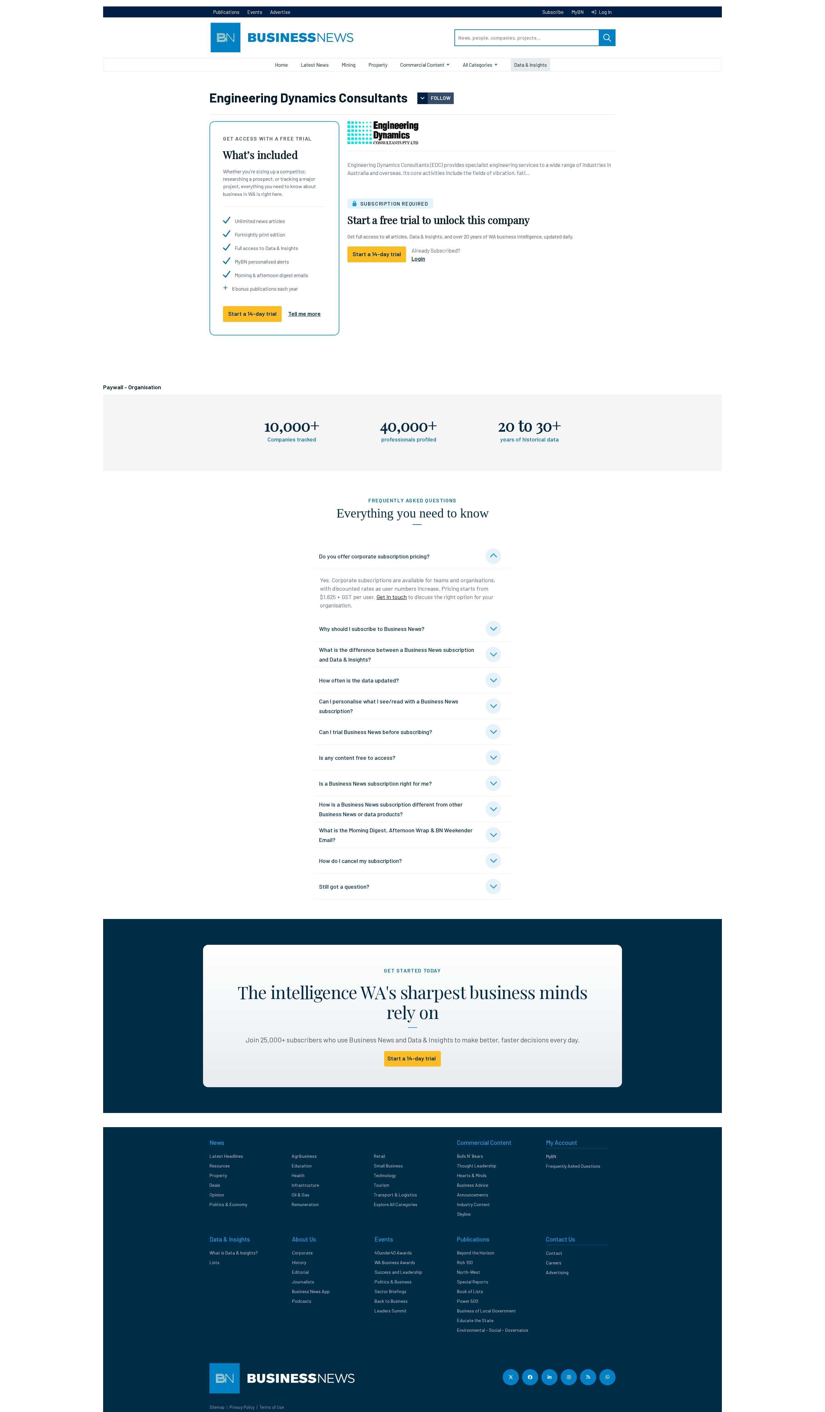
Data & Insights (530, 65)
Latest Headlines (226, 1156)
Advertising (557, 1272)
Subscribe (553, 12)
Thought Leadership (476, 1165)
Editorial (300, 1272)
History (299, 1262)
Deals (214, 1185)
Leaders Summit (390, 1310)
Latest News (315, 65)
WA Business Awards (394, 1262)
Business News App (311, 1291)
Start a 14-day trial (252, 313)
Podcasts (301, 1301)
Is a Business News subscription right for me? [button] (375, 783)
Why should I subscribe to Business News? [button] (371, 628)
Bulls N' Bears (470, 1156)
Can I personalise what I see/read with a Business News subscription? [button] (388, 706)
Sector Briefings (390, 1291)
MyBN (577, 12)
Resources (219, 1165)
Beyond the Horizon (475, 1252)
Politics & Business (393, 1281)
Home (281, 65)
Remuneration (305, 1204)
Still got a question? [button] (344, 886)
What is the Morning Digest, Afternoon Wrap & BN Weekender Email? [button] (395, 835)
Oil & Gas (300, 1194)
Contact (554, 1253)
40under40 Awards (393, 1252)
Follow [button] (441, 98)
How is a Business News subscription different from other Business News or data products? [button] (390, 809)
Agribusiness (304, 1156)
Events (254, 12)
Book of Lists (470, 1291)
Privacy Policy (242, 1407)
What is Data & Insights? (233, 1252)
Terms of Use (271, 1407)
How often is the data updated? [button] (359, 680)
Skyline (464, 1214)
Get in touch (391, 596)
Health (298, 1175)
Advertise (280, 12)
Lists (214, 1262)
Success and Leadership (398, 1272)
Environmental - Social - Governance (492, 1330)
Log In (605, 12)
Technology (385, 1175)
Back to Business (391, 1301)
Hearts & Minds (472, 1175)
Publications (226, 12)
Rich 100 (465, 1262)
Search (607, 37)
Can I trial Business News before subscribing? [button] (375, 731)
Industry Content (473, 1204)
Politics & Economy (228, 1204)
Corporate (302, 1252)
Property (377, 65)
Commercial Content (422, 65)
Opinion (216, 1194)
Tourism (381, 1185)
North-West (468, 1272)
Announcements (472, 1194)
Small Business (388, 1165)
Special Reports (472, 1281)
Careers (553, 1262)
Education (302, 1165)
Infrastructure (305, 1185)
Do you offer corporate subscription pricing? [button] (374, 556)
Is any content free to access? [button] (357, 757)
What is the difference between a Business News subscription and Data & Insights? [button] (396, 654)
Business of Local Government (486, 1310)
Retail (379, 1156)
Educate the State (475, 1320)
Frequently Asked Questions (573, 1166)
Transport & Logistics (395, 1194)
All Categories (477, 65)
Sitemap (217, 1407)
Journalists (303, 1281)
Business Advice (472, 1185)
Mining (348, 65)
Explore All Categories (395, 1204)
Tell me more (304, 313)
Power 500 (467, 1301)
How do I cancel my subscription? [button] (360, 860)
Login (418, 258)
